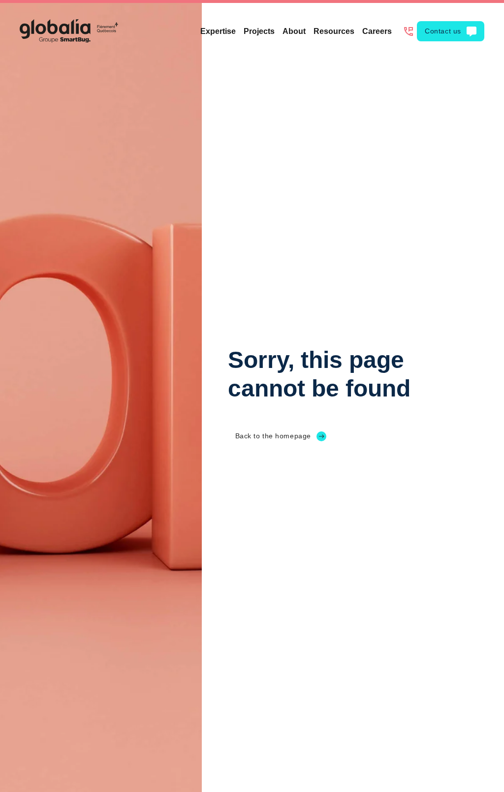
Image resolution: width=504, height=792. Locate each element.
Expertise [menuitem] (218, 31)
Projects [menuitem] (259, 31)
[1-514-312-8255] (408, 31)
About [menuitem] (294, 31)
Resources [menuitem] (334, 31)
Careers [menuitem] (377, 31)
